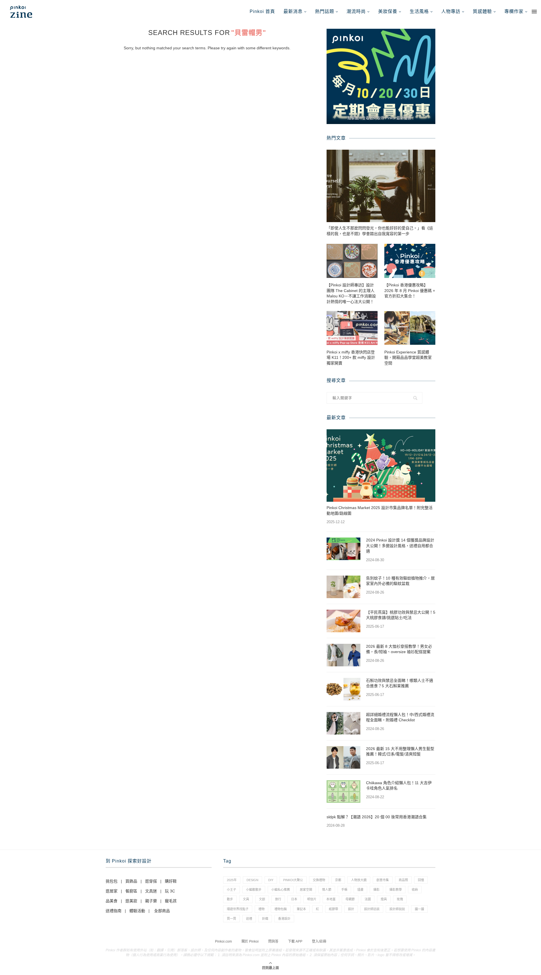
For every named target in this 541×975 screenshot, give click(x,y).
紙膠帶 (333, 909)
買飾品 (131, 881)
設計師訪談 (372, 909)
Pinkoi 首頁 (262, 11)
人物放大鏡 (359, 880)
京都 (338, 880)
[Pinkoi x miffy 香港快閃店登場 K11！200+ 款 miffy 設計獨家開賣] (352, 328)
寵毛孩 (171, 901)
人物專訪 (450, 11)
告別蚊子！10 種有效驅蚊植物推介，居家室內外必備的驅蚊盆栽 (400, 581)
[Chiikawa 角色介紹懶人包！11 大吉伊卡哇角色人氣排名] (343, 791)
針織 (265, 918)
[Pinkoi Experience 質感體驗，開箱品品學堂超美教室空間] (409, 328)
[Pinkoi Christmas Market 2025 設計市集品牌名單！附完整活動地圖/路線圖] (381, 465)
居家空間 (306, 889)
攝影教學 (395, 889)
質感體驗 (482, 11)
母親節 (350, 899)
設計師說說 (397, 909)
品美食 (111, 901)
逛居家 (111, 891)
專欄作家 (514, 11)
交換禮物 (319, 880)
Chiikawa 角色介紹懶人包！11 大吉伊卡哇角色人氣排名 (399, 786)
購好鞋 (171, 881)
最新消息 (293, 11)
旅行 (278, 899)
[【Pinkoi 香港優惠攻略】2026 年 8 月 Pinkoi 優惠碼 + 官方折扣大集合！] (409, 261)
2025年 (232, 880)
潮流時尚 (356, 11)
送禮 (249, 918)
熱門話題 (324, 11)
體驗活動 (137, 910)
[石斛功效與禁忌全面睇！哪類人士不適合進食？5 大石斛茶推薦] (343, 689)
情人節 (326, 889)
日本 (294, 899)
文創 (262, 899)
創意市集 (382, 880)
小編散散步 (253, 889)
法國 (368, 899)
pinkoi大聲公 (293, 880)
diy (270, 880)
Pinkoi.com (223, 941)
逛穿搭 (151, 881)
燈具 (384, 899)
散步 (230, 899)
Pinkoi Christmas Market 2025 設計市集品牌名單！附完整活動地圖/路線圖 (380, 510)
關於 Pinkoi (250, 941)
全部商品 (162, 910)
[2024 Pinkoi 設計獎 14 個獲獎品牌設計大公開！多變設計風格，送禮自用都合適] (343, 549)
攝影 (376, 889)
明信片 (311, 899)
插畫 (360, 889)
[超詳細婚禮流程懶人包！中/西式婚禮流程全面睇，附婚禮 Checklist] (343, 723)
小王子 (231, 889)
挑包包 (111, 881)
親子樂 (151, 901)
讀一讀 (419, 909)
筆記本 (301, 909)
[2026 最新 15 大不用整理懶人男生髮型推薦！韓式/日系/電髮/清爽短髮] (343, 757)
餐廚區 (131, 891)
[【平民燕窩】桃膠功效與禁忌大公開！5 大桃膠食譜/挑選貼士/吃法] (343, 621)
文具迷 (151, 891)
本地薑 (331, 899)
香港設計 (284, 918)
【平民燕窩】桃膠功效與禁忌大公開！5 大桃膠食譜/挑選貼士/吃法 (400, 615)
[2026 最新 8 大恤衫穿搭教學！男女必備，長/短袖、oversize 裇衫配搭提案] (343, 655)
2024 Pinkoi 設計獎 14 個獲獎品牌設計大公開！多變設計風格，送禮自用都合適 (400, 545)
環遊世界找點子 (238, 909)
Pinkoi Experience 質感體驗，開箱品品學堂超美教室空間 (408, 357)
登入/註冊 (319, 941)
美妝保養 (387, 11)
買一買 (231, 918)
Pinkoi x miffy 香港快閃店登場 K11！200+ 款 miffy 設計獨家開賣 (351, 357)
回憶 (421, 880)
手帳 (344, 889)
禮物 (261, 909)
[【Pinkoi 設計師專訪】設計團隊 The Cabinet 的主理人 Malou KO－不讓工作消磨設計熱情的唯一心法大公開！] (352, 261)
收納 (415, 889)
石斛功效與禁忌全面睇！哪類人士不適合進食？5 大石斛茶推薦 (399, 683)
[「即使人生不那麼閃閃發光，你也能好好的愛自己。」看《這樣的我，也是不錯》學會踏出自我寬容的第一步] (381, 186)
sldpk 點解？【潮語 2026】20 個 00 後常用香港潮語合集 (377, 817)
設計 (351, 909)
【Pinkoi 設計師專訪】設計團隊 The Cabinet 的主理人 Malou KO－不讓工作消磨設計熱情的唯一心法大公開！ (351, 293)
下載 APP (295, 941)
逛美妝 (131, 901)
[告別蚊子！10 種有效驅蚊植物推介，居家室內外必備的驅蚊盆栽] (343, 587)
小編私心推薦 (280, 889)
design (252, 880)
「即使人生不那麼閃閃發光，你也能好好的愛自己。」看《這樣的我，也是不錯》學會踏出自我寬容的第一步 (380, 231)
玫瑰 (400, 899)
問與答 (273, 941)
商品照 (403, 880)
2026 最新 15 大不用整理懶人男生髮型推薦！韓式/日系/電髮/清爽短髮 (400, 751)
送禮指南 (113, 910)
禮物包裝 (280, 909)
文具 (246, 899)
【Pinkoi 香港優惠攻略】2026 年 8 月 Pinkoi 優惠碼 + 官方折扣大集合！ (409, 290)
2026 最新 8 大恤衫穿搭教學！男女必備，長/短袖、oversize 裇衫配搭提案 (399, 649)
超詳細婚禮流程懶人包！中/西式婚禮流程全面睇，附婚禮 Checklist (400, 717)
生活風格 (419, 11)
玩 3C (170, 891)
